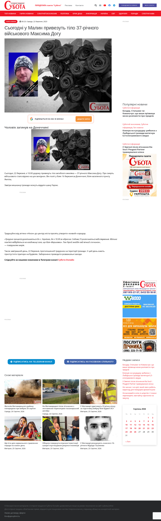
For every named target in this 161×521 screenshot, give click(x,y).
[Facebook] (109, 5)
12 (135, 425)
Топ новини (138, 127)
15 (148, 425)
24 (126, 432)
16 (153, 425)
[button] (95, 5)
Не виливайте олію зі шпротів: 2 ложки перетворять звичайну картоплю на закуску (140, 395)
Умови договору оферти (14, 513)
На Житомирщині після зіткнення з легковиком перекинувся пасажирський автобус (60, 408)
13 (139, 425)
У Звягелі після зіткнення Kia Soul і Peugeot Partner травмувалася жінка (137, 149)
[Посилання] (14, 5)
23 (153, 428)
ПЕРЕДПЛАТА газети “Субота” (48, 5)
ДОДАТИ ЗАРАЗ (83, 119)
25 (131, 432)
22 (148, 428)
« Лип (128, 441)
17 (126, 428)
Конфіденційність (12, 516)
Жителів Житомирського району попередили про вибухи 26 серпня (20, 407)
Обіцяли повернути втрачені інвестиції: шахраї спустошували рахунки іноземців (60, 444)
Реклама (68, 5)
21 (144, 428)
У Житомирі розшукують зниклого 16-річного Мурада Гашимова (97, 444)
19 (135, 428)
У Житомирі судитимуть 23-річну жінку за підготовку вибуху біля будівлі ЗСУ (97, 407)
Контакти (80, 5)
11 (131, 425)
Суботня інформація (131, 108)
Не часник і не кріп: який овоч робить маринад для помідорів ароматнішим (139, 388)
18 (131, 428)
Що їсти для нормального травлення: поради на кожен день (21, 444)
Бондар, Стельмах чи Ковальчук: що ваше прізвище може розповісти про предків (139, 113)
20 (139, 428)
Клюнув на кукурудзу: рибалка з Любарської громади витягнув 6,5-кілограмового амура (140, 133)
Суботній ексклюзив (131, 124)
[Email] (100, 5)
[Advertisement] (61, 211)
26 (135, 432)
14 (144, 425)
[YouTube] (105, 5)
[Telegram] (114, 5)
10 (126, 425)
